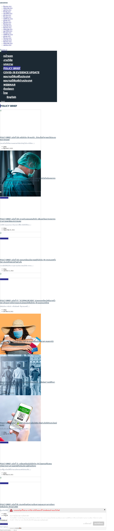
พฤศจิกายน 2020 (8, 34)
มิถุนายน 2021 (7, 27)
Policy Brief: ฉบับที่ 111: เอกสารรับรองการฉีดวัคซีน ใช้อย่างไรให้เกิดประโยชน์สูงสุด (28, 424)
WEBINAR (9, 85)
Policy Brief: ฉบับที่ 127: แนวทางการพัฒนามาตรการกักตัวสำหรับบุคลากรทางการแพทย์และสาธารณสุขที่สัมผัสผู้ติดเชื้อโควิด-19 (27, 179)
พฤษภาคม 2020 (8, 43)
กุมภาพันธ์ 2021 (7, 31)
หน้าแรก (8, 56)
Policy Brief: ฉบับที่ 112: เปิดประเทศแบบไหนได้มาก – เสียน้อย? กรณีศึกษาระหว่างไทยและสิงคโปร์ (27, 383)
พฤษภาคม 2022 (8, 8)
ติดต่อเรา (8, 89)
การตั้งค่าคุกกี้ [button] (87, 523)
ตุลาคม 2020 (7, 36)
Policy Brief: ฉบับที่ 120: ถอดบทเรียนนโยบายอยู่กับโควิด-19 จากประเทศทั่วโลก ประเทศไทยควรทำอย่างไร (28, 260)
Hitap (5, 146)
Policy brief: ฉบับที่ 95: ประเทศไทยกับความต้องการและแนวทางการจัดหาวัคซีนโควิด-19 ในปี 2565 (27, 505)
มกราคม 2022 (7, 15)
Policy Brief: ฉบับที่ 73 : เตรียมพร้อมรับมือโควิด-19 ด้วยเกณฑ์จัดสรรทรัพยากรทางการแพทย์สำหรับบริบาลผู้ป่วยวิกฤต (26, 464)
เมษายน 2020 (7, 45)
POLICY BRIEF (11, 68)
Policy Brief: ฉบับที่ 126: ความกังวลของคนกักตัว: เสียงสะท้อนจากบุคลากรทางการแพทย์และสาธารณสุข (27, 220)
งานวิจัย (8, 60)
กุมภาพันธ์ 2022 (7, 13)
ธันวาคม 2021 (7, 17)
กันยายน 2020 (7, 38)
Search (3, 101)
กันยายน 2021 (7, 22)
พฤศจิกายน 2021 (8, 19)
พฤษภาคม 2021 (8, 29)
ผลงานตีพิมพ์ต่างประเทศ (17, 80)
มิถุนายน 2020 (7, 41)
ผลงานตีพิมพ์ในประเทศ (16, 76)
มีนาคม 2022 (7, 11)
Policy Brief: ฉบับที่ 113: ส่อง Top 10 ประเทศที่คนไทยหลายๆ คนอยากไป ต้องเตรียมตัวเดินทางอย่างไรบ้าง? (27, 342)
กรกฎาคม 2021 (7, 26)
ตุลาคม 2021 (7, 20)
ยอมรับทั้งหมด (98, 523)
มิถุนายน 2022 (7, 6)
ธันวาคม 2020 (7, 33)
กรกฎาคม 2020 (7, 40)
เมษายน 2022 (7, 10)
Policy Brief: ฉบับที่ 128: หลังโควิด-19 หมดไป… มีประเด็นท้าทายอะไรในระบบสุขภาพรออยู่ (28, 138)
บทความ (8, 64)
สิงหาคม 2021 (7, 24)
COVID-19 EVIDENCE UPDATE (21, 72)
